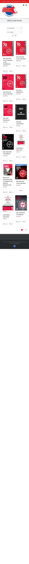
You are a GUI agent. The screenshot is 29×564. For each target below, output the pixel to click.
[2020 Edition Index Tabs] (8, 204)
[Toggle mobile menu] (26, 5)
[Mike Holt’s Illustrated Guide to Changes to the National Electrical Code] (8, 169)
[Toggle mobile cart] (23, 5)
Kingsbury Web (17, 243)
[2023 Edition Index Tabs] (21, 140)
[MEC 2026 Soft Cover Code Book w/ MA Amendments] (8, 48)
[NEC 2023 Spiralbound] (8, 110)
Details (11, 71)
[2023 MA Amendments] (21, 112)
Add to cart (6, 71)
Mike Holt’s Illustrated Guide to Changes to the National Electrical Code (8, 181)
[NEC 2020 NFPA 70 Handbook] (21, 203)
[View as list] (15, 35)
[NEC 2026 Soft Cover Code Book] (21, 48)
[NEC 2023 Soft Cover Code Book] (8, 82)
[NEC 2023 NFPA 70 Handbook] (8, 142)
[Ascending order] (21, 28)
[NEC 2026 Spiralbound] (21, 81)
